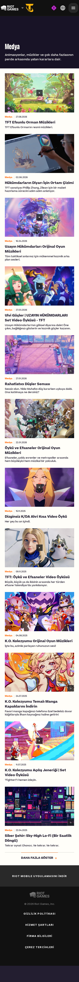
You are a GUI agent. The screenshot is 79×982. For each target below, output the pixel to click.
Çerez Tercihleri (39, 947)
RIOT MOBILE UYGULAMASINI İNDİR (39, 876)
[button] (39, 101)
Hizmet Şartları (39, 924)
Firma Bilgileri (39, 936)
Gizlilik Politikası (39, 913)
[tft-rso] (30, 8)
